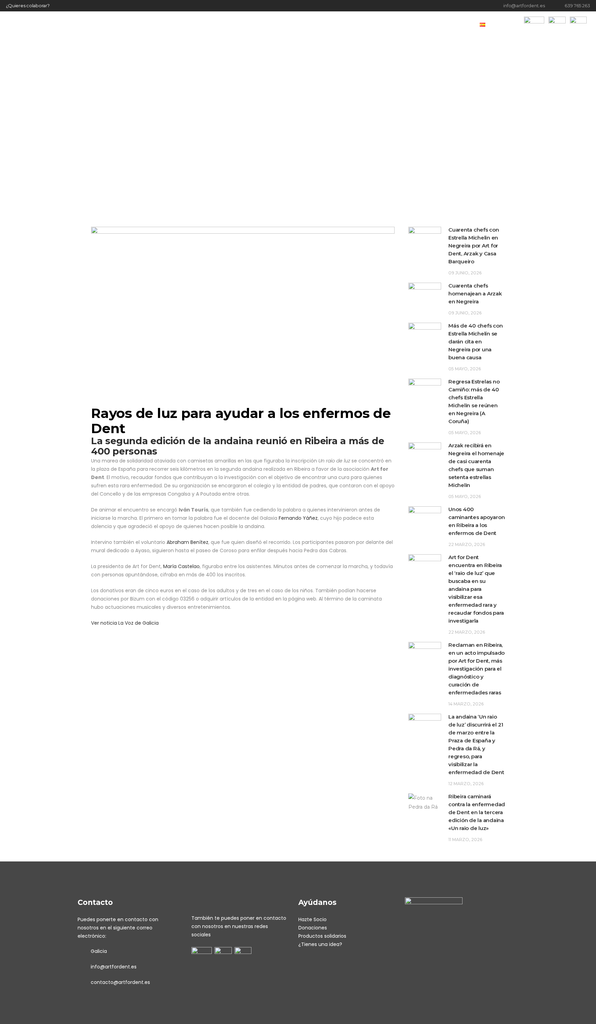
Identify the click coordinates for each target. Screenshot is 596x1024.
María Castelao (181, 566)
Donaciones (312, 927)
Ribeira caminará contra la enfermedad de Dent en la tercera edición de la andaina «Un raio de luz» (476, 812)
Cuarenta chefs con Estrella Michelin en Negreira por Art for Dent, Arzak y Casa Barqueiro (473, 245)
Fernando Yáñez (298, 518)
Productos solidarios (322, 936)
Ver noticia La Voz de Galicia (125, 623)
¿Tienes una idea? (320, 944)
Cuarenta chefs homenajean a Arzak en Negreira (475, 293)
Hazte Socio (312, 919)
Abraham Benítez (187, 542)
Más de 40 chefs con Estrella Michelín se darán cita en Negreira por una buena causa (475, 341)
